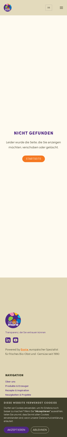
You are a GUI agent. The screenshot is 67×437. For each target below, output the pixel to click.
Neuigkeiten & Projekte (18, 394)
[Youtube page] (15, 340)
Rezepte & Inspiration (17, 390)
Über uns (10, 381)
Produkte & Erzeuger (17, 386)
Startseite (33, 158)
